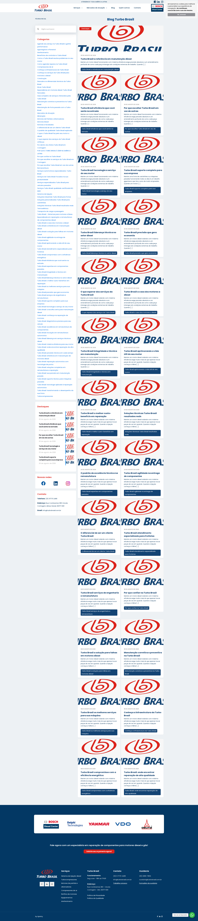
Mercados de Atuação (46, 113)
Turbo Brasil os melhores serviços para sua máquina (98, 732)
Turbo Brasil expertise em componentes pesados (97, 492)
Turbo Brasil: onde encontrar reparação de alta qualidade (141, 792)
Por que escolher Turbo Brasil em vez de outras (55, 165)
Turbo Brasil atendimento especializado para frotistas (140, 552)
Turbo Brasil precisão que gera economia (53, 292)
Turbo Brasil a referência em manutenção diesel (106, 58)
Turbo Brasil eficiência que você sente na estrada (97, 130)
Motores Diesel (43, 122)
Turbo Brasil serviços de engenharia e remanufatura (96, 612)
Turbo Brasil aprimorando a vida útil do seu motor (141, 370)
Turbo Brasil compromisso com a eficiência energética (98, 792)
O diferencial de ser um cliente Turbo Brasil (53, 127)
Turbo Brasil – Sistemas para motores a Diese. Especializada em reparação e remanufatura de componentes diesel (55, 217)
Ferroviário (41, 93)
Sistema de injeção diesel (71, 876)
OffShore (40, 142)
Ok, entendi (181, 14)
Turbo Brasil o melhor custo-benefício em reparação (98, 433)
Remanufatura (43, 168)
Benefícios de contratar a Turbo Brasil (51, 55)
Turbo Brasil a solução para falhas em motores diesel (96, 672)
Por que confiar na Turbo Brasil (49, 156)
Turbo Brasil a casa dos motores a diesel (53, 223)
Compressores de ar (69, 890)
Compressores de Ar (45, 67)
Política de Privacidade (96, 895)
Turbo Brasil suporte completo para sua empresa (140, 189)
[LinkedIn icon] (159, 916)
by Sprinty (39, 916)
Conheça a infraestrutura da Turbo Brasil (53, 70)
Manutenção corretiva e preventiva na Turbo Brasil (142, 672)
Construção (42, 78)
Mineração (41, 116)
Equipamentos (66, 898)
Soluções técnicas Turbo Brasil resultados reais (55, 205)
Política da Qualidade (95, 898)
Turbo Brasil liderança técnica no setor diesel (54, 278)
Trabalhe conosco (120, 883)
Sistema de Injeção (44, 194)
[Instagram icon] (162, 916)
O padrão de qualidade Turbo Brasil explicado (54, 130)
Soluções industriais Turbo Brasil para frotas (54, 197)
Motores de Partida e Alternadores (50, 119)
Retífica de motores (69, 894)
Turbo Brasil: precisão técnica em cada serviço (55, 353)
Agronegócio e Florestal (46, 49)
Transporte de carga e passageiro (50, 211)
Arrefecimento (43, 52)
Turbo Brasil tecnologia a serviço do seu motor (55, 307)
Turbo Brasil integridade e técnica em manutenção (96, 373)
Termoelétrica (42, 208)
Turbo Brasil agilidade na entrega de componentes (139, 492)
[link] (120, 38)
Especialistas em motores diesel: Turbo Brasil (54, 90)
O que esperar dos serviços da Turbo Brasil (53, 139)
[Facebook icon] (157, 916)
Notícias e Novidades (45, 125)
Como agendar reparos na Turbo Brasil (52, 64)
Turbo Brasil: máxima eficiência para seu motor (55, 344)
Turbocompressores (45, 396)
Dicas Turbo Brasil (44, 87)
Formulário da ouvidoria (148, 883)
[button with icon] (42, 884)
